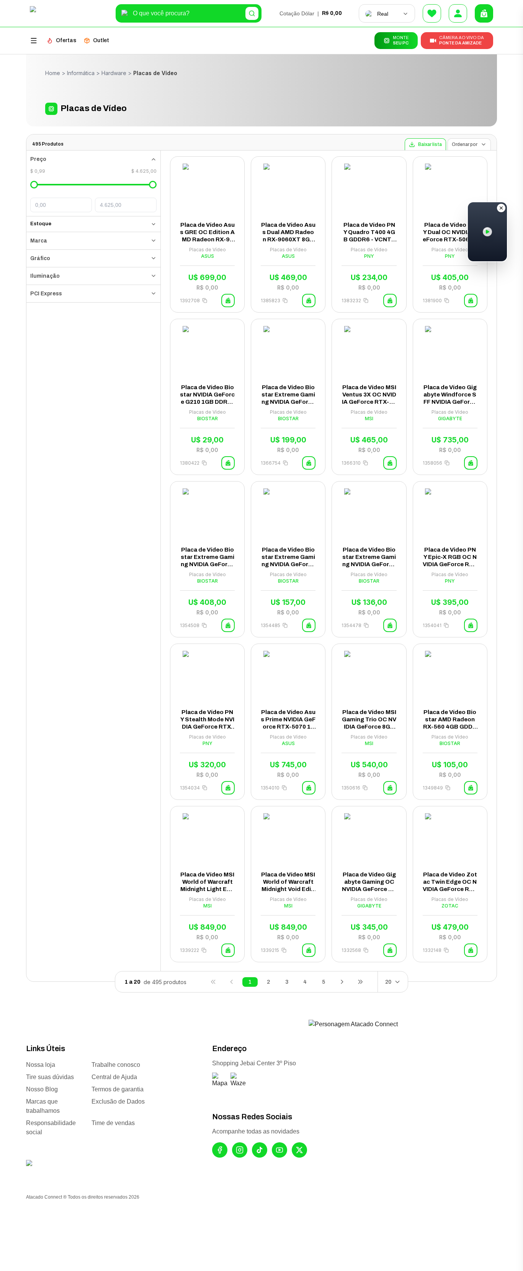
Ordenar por (464, 144)
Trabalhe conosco (116, 1064)
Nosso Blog (42, 1089)
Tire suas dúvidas (50, 1077)
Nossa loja (40, 1064)
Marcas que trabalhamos (43, 1106)
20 (388, 982)
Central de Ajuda (114, 1077)
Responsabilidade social (51, 1127)
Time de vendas (113, 1123)
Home (52, 73)
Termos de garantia (118, 1089)
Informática (81, 73)
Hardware (113, 73)
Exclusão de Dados (118, 1101)
